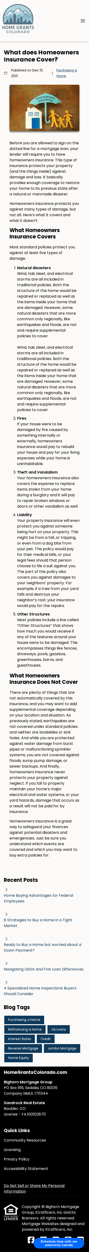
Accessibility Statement (26, 1168)
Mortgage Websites (41, 1223)
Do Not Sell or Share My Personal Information (34, 1188)
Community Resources (25, 1140)
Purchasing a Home (66, 73)
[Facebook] (31, 1240)
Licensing (12, 1149)
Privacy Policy (16, 1159)
